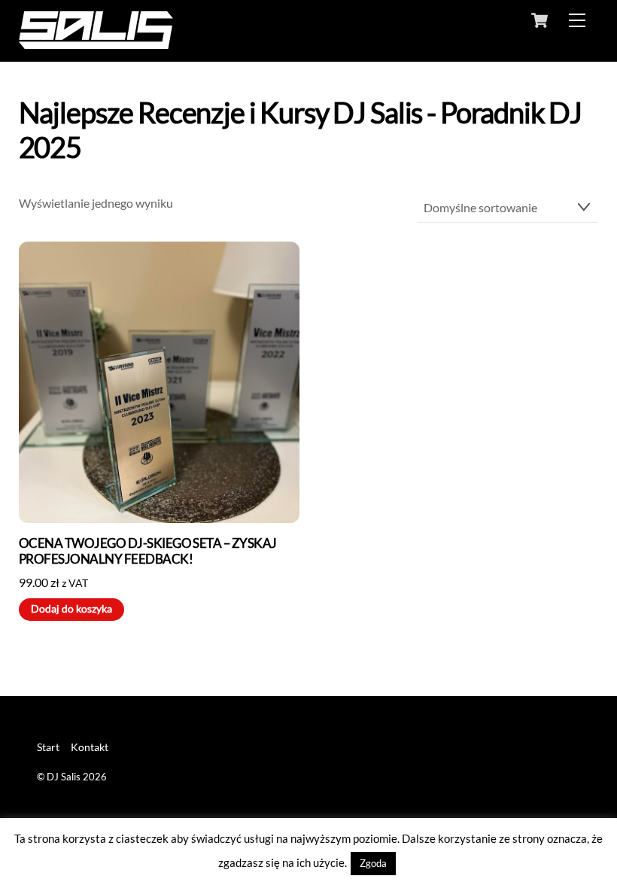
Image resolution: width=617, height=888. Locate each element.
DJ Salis (64, 777)
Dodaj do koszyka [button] (71, 609)
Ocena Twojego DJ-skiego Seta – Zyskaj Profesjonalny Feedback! (148, 551)
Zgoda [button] (373, 863)
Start (48, 747)
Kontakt (89, 747)
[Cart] (539, 20)
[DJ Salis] (96, 42)
